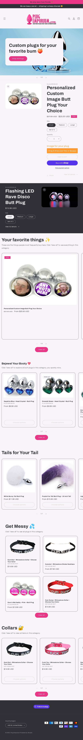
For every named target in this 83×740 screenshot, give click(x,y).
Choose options (19, 422)
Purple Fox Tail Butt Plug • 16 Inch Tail (56, 496)
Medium (62, 125)
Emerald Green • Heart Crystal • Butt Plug (57, 401)
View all (41, 349)
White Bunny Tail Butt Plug (14, 496)
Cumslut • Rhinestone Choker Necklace (60, 564)
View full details (69, 174)
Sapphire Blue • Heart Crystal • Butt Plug (19, 401)
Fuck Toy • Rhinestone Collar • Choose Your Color (56, 663)
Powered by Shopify (26, 732)
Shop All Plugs (18, 58)
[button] (4, 18)
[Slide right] (46, 344)
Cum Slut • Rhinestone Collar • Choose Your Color (22, 560)
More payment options (62, 168)
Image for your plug (58, 146)
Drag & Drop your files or (62, 151)
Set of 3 (52, 130)
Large (72, 125)
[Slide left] (37, 344)
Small (51, 125)
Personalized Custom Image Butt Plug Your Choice (23, 308)
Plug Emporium (15, 732)
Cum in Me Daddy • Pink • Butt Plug (21, 602)
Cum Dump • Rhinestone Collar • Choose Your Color (57, 601)
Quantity (50, 134)
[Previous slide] (37, 77)
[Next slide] (46, 77)
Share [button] (51, 175)
